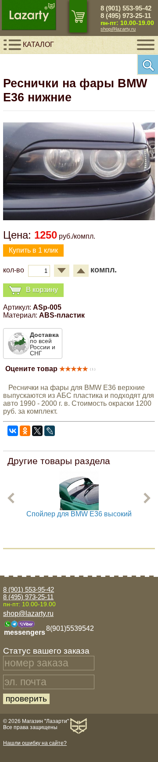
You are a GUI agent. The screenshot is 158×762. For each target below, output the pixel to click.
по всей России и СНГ (44, 344)
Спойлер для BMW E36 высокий (79, 514)
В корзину (42, 289)
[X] (37, 431)
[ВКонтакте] (12, 431)
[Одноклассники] (25, 431)
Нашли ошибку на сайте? (35, 743)
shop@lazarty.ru (118, 29)
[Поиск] (147, 64)
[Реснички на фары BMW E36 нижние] (79, 218)
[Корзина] (78, 16)
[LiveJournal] (49, 431)
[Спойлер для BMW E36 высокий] (79, 508)
